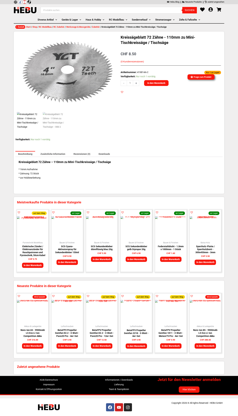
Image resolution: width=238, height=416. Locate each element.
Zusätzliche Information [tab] (52, 154)
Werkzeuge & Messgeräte (78, 27)
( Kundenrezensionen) (132, 61)
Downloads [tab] (104, 154)
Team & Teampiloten (119, 389)
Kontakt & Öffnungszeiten (49, 389)
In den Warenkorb (156, 83)
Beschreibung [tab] (25, 154)
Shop (34, 27)
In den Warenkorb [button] (33, 265)
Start (28, 27)
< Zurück (20, 27)
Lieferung (119, 384)
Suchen (189, 10)
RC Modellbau (45, 27)
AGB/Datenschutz (49, 380)
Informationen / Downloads (119, 380)
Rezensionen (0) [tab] (82, 154)
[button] (122, 91)
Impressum (49, 384)
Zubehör (96, 27)
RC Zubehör (58, 27)
